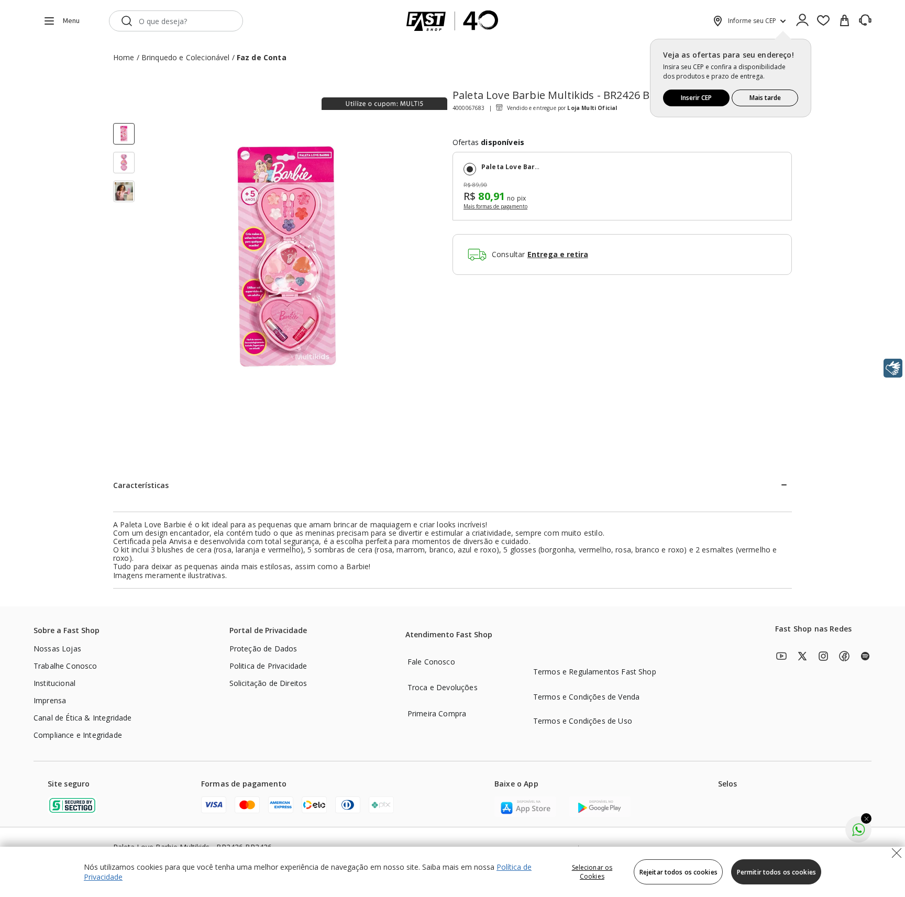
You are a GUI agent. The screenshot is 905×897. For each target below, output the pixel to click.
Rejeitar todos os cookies (678, 872)
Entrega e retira (557, 254)
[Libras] (893, 368)
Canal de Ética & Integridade (82, 718)
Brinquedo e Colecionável (185, 57)
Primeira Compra (436, 713)
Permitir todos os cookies (776, 872)
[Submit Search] (126, 20)
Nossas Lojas (57, 649)
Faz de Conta (261, 57)
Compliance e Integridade (78, 735)
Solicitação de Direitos (268, 683)
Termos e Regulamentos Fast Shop (594, 672)
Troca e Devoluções (442, 687)
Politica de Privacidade (268, 666)
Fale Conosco (431, 662)
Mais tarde (765, 97)
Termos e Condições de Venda (586, 697)
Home (124, 57)
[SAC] (865, 20)
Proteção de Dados (263, 649)
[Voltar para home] (452, 21)
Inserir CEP (696, 97)
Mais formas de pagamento (495, 207)
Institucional (54, 683)
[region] (452, 872)
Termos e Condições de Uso (582, 721)
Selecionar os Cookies (592, 872)
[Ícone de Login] (802, 21)
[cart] (844, 21)
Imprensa (50, 700)
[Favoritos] (823, 21)
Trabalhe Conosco (65, 666)
